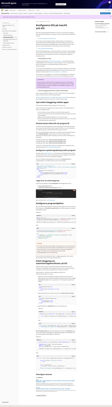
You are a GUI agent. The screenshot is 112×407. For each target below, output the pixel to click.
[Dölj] (17, 20)
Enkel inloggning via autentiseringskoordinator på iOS (101, 27)
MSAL (48, 21)
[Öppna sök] (105, 10)
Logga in (109, 10)
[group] (56, 171)
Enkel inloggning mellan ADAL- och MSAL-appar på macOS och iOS (51, 97)
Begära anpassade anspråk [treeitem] (8, 43)
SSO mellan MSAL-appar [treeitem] (8, 37)
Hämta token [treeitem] (5, 33)
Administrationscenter (105, 13)
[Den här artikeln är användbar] (107, 31)
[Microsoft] (2, 10)
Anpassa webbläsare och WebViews (59, 71)
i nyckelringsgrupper (50, 200)
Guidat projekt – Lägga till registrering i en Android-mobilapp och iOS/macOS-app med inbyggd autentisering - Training (55, 381)
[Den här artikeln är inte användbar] (108, 31)
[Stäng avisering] (110, 2)
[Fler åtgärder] (75, 21)
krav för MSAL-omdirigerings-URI (53, 147)
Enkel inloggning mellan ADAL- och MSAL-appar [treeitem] (10, 40)
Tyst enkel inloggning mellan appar (102, 23)
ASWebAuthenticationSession (54, 61)
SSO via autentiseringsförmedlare (45, 48)
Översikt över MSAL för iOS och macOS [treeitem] (8, 26)
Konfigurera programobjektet (101, 25)
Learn (37, 21)
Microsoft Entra (43, 21)
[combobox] (9, 23)
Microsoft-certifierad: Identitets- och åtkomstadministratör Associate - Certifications (53, 388)
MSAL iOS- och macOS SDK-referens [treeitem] (9, 49)
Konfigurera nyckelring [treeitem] (7, 35)
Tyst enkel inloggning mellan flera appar (47, 38)
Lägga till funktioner (47, 153)
